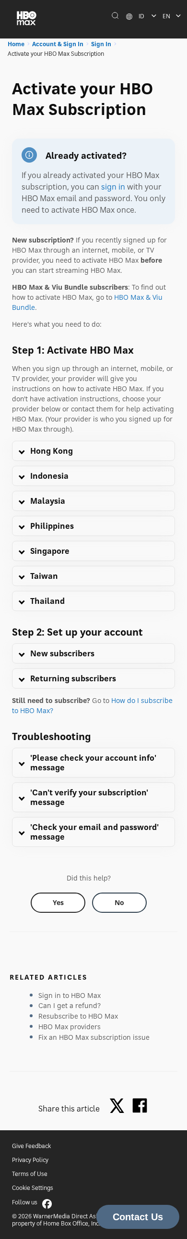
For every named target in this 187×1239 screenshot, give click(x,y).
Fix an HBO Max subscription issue (94, 1037)
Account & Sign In (57, 44)
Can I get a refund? (69, 1005)
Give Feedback (31, 1146)
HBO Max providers (69, 1026)
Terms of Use (29, 1174)
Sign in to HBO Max (69, 995)
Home (16, 44)
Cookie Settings (32, 1188)
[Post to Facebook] (140, 1105)
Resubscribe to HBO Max (78, 1016)
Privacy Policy (30, 1160)
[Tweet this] (119, 1106)
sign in (113, 186)
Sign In (101, 44)
